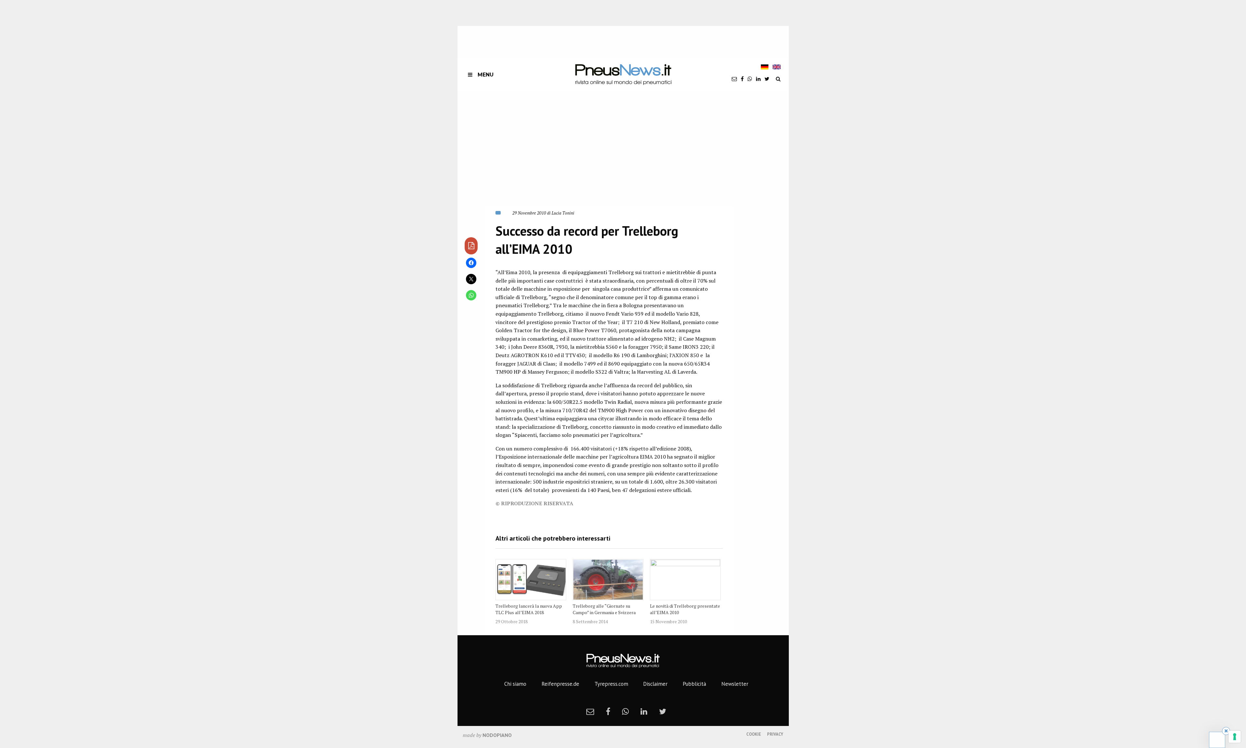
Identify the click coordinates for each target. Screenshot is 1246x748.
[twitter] (766, 78)
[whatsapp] (750, 78)
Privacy (775, 734)
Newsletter (734, 683)
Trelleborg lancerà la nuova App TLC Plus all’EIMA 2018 (528, 609)
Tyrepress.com (611, 683)
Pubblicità (694, 683)
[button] (572, 155)
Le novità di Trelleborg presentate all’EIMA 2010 (685, 609)
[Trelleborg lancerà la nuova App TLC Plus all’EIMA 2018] (530, 579)
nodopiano (497, 735)
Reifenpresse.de (560, 683)
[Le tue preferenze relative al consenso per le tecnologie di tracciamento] (1234, 736)
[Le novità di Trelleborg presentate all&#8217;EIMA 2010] (685, 579)
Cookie (753, 734)
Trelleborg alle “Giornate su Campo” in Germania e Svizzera (604, 609)
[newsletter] (734, 78)
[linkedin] (758, 78)
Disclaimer (655, 683)
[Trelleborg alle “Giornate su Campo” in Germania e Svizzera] (608, 579)
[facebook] (742, 78)
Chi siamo (515, 683)
